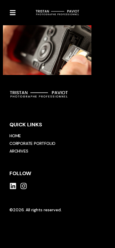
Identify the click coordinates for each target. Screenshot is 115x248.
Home (15, 136)
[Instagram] (23, 186)
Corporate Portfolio (32, 143)
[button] (12, 12)
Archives (18, 151)
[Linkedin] (13, 186)
